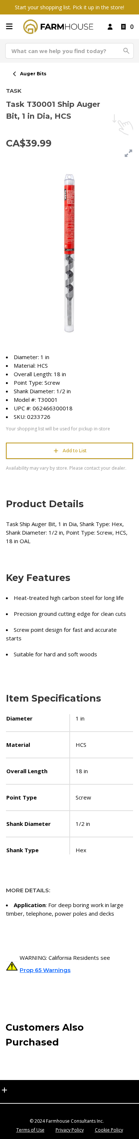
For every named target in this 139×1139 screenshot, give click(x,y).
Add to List (75, 450)
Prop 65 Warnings (45, 970)
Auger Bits (33, 73)
